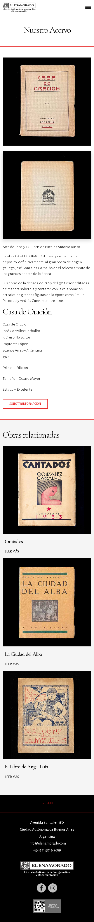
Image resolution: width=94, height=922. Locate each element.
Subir (50, 803)
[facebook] (41, 887)
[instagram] (52, 887)
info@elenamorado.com (47, 843)
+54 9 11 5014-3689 (47, 850)
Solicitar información (25, 403)
